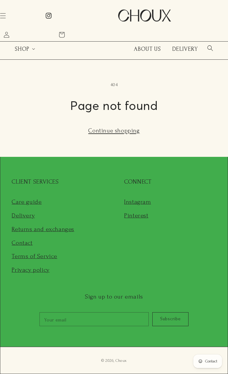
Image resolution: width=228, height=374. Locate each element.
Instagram (137, 201)
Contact (22, 242)
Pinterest (136, 215)
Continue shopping (114, 130)
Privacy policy (30, 269)
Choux (121, 361)
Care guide (27, 201)
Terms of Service (34, 256)
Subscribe (170, 318)
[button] (210, 48)
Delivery (23, 215)
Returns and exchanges (43, 229)
